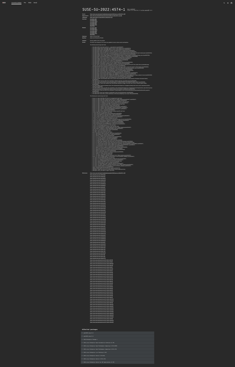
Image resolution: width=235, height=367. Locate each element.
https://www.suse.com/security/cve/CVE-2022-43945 (101, 320)
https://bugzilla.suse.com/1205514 (97, 247)
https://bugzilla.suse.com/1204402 (97, 206)
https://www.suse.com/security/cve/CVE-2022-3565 (101, 278)
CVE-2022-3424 (93, 25)
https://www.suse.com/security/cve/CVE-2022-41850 (101, 304)
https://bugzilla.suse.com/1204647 (97, 233)
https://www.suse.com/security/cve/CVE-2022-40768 (101, 301)
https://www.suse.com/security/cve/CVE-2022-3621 (100, 285)
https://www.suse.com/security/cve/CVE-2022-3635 (101, 290)
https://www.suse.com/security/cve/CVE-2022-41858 (101, 306)
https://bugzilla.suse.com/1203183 (97, 187)
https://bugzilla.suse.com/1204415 (97, 210)
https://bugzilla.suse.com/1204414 (97, 208)
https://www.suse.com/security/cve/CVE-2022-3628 (101, 286)
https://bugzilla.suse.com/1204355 (97, 205)
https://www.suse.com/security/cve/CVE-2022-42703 (101, 311)
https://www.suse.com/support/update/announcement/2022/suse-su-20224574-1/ (107, 14)
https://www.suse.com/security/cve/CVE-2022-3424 (101, 269)
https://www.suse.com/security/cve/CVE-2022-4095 (101, 302)
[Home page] (4, 3)
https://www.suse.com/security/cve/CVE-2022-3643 (101, 292)
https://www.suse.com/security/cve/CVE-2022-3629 (101, 288)
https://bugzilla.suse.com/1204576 (97, 224)
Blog (25, 2)
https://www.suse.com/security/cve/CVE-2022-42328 (101, 308)
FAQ (29, 2)
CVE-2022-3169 (93, 23)
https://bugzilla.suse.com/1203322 (97, 190)
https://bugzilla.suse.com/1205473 (97, 246)
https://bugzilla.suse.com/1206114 (97, 256)
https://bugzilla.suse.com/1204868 (97, 238)
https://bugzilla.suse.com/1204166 (97, 199)
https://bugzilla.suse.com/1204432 (97, 215)
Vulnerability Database (16, 2)
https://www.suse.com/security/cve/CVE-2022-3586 (101, 281)
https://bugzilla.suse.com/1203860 (97, 194)
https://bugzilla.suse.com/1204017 (97, 198)
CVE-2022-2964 (93, 22)
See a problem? (131, 9)
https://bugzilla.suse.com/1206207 (97, 258)
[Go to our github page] (231, 3)
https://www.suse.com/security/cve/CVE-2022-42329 (101, 309)
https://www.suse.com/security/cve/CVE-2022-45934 (101, 322)
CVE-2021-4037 (93, 19)
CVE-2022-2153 (93, 20)
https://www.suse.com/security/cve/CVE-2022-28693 (101, 263)
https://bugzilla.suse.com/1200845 (97, 180)
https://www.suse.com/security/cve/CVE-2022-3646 (101, 293)
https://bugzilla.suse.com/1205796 (97, 253)
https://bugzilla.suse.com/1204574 (97, 222)
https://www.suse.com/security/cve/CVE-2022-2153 (100, 262)
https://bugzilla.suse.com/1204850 (97, 237)
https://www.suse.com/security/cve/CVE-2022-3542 (101, 274)
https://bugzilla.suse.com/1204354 (97, 203)
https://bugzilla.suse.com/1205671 (97, 251)
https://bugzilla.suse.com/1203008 (97, 185)
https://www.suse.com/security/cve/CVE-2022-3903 (101, 297)
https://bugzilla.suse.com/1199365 (97, 176)
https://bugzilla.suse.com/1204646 (97, 231)
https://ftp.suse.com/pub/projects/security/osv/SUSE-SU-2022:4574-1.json (105, 15)
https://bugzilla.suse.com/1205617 (97, 249)
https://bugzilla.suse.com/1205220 (97, 244)
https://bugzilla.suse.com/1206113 (97, 254)
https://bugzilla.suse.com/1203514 (97, 192)
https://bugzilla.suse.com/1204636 (97, 230)
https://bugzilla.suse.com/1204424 (97, 212)
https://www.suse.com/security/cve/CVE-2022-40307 (101, 299)
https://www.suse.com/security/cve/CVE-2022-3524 (101, 272)
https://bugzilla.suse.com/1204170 (97, 201)
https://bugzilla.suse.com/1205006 (97, 240)
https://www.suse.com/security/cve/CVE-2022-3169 (100, 267)
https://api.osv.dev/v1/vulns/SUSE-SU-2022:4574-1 (100, 17)
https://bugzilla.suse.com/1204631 (97, 226)
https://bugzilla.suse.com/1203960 (97, 196)
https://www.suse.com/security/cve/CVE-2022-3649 (101, 295)
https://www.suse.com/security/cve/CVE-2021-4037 (101, 260)
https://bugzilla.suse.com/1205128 (97, 242)
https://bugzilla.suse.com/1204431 (97, 214)
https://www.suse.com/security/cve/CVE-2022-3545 (101, 276)
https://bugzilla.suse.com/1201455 (97, 182)
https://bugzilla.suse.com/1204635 (97, 228)
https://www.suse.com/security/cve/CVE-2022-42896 (101, 315)
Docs (35, 2)
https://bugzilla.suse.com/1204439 (97, 217)
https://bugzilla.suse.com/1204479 (97, 221)
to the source (144, 10)
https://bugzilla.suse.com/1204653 (97, 235)
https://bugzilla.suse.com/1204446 (97, 219)
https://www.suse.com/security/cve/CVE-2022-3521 (100, 270)
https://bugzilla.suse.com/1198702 (97, 175)
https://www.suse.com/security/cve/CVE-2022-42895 (101, 313)
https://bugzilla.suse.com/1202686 (97, 183)
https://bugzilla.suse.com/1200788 (97, 178)
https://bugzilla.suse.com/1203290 (97, 189)
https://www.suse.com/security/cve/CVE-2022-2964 (101, 265)
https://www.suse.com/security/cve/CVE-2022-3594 (101, 283)
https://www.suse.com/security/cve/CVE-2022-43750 (101, 317)
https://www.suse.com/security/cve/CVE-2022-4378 (101, 318)
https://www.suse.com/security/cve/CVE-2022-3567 (101, 279)
